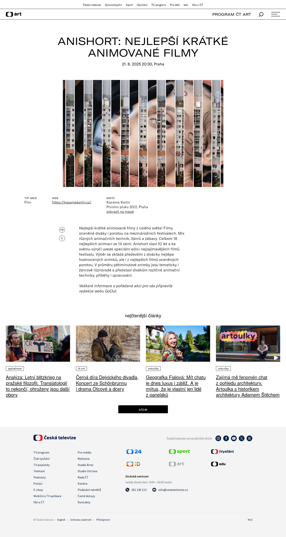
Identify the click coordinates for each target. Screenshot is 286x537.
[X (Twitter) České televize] (242, 440)
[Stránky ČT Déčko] (133, 465)
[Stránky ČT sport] (179, 453)
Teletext (39, 471)
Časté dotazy (86, 496)
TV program (158, 5)
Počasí (37, 483)
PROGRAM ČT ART (231, 14)
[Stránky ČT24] (133, 453)
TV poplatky (41, 465)
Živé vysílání (41, 459)
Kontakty (84, 502)
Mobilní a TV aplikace (47, 496)
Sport (129, 5)
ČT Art (81, 368)
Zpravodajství (113, 5)
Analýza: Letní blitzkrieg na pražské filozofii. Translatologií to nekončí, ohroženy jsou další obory (38, 386)
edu (186, 5)
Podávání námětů (89, 490)
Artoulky (153, 368)
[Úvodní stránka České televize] (54, 440)
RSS (250, 519)
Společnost (15, 368)
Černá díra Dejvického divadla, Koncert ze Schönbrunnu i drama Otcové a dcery (107, 383)
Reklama (83, 459)
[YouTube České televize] (234, 440)
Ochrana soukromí (80, 519)
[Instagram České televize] (218, 440)
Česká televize (92, 5)
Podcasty (39, 477)
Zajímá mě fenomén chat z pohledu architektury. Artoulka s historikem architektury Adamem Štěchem (248, 386)
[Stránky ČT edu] (231, 464)
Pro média (84, 452)
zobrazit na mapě (120, 211)
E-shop (38, 490)
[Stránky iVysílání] (231, 451)
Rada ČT (83, 477)
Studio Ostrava (87, 471)
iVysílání (142, 5)
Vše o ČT (197, 5)
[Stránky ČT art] (176, 465)
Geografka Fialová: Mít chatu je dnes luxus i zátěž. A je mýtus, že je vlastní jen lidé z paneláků (176, 386)
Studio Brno (85, 465)
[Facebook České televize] (226, 440)
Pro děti (175, 5)
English (61, 519)
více (143, 409)
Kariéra (82, 483)
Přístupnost (103, 519)
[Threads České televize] (249, 440)
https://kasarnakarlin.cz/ (71, 202)
